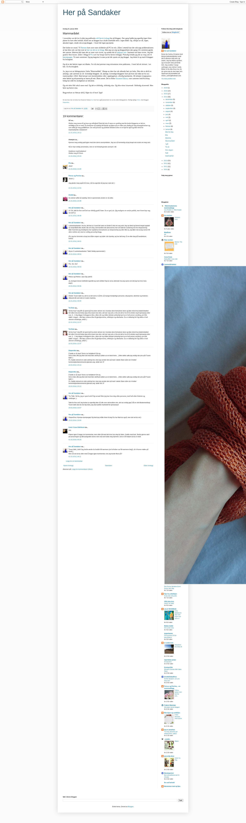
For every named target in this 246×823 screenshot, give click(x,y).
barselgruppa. (68, 57)
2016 (166, 91)
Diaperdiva (72, 350)
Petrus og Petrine (75, 176)
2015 (166, 94)
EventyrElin (168, 667)
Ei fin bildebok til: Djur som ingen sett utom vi (178, 614)
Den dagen (169, 150)
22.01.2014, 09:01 (75, 241)
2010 (166, 169)
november (169, 102)
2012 (166, 163)
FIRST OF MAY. (169, 603)
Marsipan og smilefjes (172, 713)
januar (168, 129)
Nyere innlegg (68, 466)
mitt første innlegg (103, 38)
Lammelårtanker (170, 264)
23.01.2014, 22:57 (75, 408)
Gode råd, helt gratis (170, 596)
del (165, 234)
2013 (166, 160)
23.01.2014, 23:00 (75, 420)
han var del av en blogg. (96, 50)
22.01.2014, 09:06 (75, 286)
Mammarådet (170, 141)
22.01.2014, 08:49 (75, 216)
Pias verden (168, 240)
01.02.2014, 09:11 (75, 457)
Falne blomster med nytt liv (178, 716)
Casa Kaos (168, 257)
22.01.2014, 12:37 (75, 322)
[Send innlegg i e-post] (92, 108)
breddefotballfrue (170, 677)
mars (167, 123)
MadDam (167, 232)
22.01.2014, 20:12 (75, 365)
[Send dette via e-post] (96, 108)
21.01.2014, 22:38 (75, 201)
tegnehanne (168, 633)
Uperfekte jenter (170, 660)
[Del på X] (101, 108)
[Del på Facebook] (103, 108)
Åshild (71, 195)
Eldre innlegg (148, 466)
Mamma (168, 138)
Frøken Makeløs (170, 705)
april (167, 120)
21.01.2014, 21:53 (75, 188)
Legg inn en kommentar (74, 461)
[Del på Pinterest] (106, 108)
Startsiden (108, 466)
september (169, 108)
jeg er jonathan (169, 730)
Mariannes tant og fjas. (172, 786)
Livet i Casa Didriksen (77, 427)
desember (169, 99)
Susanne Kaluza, (122, 78)
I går (166, 144)
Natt (166, 153)
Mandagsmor (169, 773)
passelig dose (169, 756)
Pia (91, 55)
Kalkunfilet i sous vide (170, 259)
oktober (168, 105)
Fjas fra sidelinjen (170, 594)
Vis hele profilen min (168, 79)
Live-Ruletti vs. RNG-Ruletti (172, 210)
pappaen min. (122, 52)
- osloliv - (167, 739)
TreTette (71, 308)
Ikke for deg (169, 132)
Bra (166, 135)
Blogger (130, 806)
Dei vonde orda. (169, 628)
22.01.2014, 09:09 (75, 301)
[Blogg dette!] (99, 108)
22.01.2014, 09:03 (75, 267)
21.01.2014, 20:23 (75, 156)
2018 (166, 88)
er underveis (168, 643)
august (168, 111)
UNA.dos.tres (169, 601)
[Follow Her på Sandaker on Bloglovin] (170, 33)
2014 (166, 97)
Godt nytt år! (169, 156)
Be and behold (169, 783)
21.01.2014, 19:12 (75, 133)
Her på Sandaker (92, 12)
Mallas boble (168, 626)
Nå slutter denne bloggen (172, 707)
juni (167, 114)
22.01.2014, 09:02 (75, 254)
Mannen (84, 48)
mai (167, 117)
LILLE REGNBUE (170, 609)
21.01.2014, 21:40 (75, 169)
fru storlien (168, 215)
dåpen (177, 741)
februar (168, 126)
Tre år (167, 147)
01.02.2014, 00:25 (75, 440)
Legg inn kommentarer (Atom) (82, 469)
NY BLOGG (168, 662)
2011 (166, 166)
